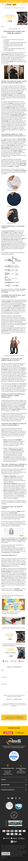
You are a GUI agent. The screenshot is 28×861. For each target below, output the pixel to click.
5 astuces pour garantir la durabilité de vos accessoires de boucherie (13, 644)
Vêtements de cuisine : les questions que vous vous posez (12, 596)
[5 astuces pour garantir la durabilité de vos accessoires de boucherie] (13, 653)
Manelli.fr (17, 588)
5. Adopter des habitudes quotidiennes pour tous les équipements (14, 49)
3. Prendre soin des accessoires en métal (13, 44)
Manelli (2, 26)
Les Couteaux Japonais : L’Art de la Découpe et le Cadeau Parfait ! (11, 612)
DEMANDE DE (14, 5)
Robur (6, 292)
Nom (2, 670)
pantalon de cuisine (5, 571)
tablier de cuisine (16, 580)
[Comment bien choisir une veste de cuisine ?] (13, 636)
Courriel (4, 677)
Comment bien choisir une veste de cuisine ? (13, 628)
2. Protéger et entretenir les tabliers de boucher (14, 42)
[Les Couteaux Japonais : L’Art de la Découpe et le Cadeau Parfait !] (13, 620)
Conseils (10, 28)
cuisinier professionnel (11, 52)
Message (4, 684)
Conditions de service (15, 704)
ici (6, 173)
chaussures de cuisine (14, 583)
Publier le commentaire (14, 699)
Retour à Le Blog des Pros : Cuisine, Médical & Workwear (14, 717)
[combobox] (14, 7)
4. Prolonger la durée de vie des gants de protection (13, 46)
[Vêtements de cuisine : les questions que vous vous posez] (13, 604)
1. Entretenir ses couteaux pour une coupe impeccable (13, 40)
